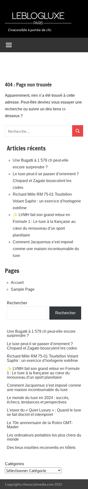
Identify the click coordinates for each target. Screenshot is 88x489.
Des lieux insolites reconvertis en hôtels (41, 447)
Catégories (14, 464)
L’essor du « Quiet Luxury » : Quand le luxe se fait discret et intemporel (44, 412)
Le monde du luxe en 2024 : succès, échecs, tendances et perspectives (38, 400)
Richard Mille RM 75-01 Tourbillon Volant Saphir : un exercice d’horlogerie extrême (47, 201)
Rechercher (17, 303)
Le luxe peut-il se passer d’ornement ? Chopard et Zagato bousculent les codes (46, 181)
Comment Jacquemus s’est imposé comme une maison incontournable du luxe (46, 249)
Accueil (17, 282)
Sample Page (22, 289)
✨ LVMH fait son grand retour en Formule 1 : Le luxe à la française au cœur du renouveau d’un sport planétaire (43, 373)
